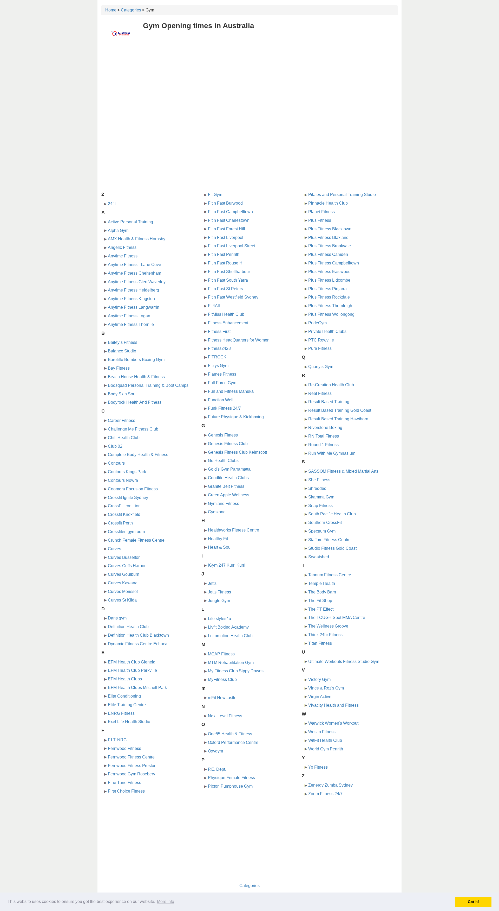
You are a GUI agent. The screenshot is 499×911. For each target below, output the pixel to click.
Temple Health (321, 583)
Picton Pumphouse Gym (230, 786)
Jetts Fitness (219, 592)
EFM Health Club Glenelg (131, 662)
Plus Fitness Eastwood (329, 271)
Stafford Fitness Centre (329, 539)
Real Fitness (320, 393)
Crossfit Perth (120, 523)
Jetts (212, 583)
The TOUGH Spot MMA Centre (336, 617)
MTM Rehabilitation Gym (231, 662)
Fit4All (214, 305)
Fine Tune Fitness (124, 782)
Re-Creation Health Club (331, 385)
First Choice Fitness (126, 791)
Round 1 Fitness (323, 444)
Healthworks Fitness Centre (233, 530)
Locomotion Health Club (230, 636)
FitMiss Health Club (226, 314)
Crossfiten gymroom (126, 531)
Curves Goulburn (123, 574)
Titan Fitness (320, 643)
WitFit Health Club (325, 740)
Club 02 (115, 446)
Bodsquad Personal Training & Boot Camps (148, 385)
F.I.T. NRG (117, 740)
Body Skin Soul (122, 394)
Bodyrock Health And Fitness (134, 402)
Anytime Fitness (122, 256)
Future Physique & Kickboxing (236, 417)
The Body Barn (322, 592)
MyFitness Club (222, 679)
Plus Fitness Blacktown (329, 229)
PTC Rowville (321, 340)
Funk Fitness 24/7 (224, 408)
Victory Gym (319, 679)
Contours (116, 463)
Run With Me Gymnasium (331, 453)
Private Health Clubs (327, 331)
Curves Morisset (123, 591)
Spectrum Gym (322, 531)
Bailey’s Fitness (122, 342)
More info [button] (165, 901)
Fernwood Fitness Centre (131, 757)
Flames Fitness (222, 374)
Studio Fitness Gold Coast (332, 548)
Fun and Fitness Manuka (231, 391)
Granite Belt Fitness (226, 486)
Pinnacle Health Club (328, 203)
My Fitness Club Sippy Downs (236, 671)
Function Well (220, 400)
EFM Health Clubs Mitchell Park (137, 687)
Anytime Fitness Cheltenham (134, 273)
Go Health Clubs (223, 460)
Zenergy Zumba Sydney (330, 785)
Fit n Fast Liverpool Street (231, 246)
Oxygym (215, 751)
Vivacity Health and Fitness (333, 705)
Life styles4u (219, 618)
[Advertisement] (249, 82)
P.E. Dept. (217, 769)
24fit (112, 203)
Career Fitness (121, 420)
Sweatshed (318, 557)
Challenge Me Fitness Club (133, 429)
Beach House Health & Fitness (136, 377)
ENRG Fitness (121, 713)
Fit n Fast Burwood (225, 203)
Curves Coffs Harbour (128, 566)
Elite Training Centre (127, 705)
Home (110, 10)
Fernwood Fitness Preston (132, 765)
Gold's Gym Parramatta (229, 469)
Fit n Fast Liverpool (225, 237)
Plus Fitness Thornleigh (330, 305)
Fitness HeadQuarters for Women (239, 340)
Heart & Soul (220, 547)
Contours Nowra (123, 480)
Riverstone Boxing (325, 427)
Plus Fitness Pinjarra (327, 289)
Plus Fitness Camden (328, 254)
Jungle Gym (219, 600)
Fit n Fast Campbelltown (230, 212)
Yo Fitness (318, 767)
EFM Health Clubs (125, 679)
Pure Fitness (320, 348)
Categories (131, 10)
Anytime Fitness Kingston (131, 298)
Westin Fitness (322, 732)
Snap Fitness (320, 505)
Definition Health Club (128, 626)
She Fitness (319, 480)
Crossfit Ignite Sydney (128, 497)
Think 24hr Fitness (325, 634)
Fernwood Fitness (124, 748)
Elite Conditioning (124, 696)
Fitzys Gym (218, 365)
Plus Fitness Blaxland (328, 237)
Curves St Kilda (122, 600)
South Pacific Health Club (332, 514)
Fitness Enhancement (228, 323)
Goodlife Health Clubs (228, 478)
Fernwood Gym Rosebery (131, 774)
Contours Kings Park (127, 472)
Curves (114, 549)
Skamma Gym (321, 497)
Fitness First (219, 331)
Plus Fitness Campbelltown (333, 263)
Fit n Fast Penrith (223, 254)
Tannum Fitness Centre (329, 575)
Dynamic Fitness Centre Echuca (137, 644)
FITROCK (217, 357)
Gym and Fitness (223, 503)
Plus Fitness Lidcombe (329, 280)
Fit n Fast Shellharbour (229, 271)
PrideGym (317, 323)
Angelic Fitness (122, 247)
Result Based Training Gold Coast (339, 410)
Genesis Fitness (223, 435)
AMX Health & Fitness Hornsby (136, 239)
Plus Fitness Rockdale (329, 297)
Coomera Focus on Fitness (133, 489)
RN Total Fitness (323, 436)
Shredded (317, 488)
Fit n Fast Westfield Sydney (233, 297)
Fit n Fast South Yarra (228, 280)
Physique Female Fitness (231, 777)
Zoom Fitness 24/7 (325, 794)
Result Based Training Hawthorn (338, 419)
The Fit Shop (320, 600)
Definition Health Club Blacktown (138, 635)
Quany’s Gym (320, 366)
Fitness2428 (219, 348)
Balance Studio (122, 351)
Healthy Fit (218, 538)
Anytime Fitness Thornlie (131, 324)
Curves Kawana (122, 583)
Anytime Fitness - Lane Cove (134, 264)
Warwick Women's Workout (333, 723)
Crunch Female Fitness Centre (136, 540)
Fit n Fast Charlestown (229, 220)
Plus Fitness (319, 220)
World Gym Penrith (325, 749)
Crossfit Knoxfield (124, 514)
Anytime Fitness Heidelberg (133, 290)
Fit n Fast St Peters (225, 289)
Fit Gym (215, 194)
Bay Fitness (119, 368)
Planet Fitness (321, 212)
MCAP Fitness (221, 654)
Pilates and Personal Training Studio (342, 194)
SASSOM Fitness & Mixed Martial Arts (343, 471)
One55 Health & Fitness (230, 734)
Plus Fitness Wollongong (331, 314)
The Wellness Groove (328, 626)
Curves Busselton (124, 557)
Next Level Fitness (225, 716)
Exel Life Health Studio (129, 721)
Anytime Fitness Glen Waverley (137, 282)
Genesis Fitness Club (228, 443)
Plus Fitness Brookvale (329, 246)
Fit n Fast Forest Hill (226, 229)
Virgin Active (319, 696)
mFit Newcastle (222, 697)
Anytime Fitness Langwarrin (133, 307)
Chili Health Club (124, 437)
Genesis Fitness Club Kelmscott (237, 452)
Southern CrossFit (325, 522)
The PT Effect (320, 609)
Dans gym (117, 618)
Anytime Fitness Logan (129, 316)
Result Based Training (328, 402)
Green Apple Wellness (228, 495)
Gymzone (217, 512)
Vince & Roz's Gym (326, 688)
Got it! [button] (473, 902)
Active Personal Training (130, 222)
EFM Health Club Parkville (132, 670)
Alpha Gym (118, 230)
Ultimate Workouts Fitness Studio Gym (343, 661)
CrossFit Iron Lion (124, 506)
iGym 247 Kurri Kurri (226, 565)
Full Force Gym (222, 383)
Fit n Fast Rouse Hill (227, 263)
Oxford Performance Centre (233, 742)
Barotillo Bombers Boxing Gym (136, 359)
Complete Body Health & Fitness (138, 454)
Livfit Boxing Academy (228, 627)
